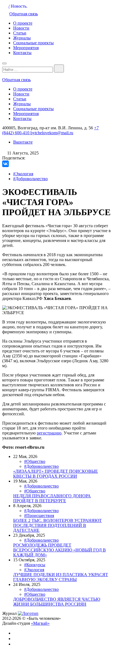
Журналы (22, 38)
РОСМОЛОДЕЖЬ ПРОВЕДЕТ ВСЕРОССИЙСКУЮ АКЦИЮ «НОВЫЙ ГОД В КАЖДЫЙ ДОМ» (59, 550)
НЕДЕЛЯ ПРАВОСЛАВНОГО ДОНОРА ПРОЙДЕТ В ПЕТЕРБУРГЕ (52, 498)
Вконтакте (23, 142)
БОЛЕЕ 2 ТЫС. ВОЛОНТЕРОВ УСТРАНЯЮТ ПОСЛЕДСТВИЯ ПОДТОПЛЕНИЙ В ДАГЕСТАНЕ (57, 525)
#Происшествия (39, 515)
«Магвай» (40, 623)
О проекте (22, 23)
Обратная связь (23, 13)
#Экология (23, 173)
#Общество (34, 461)
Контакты (22, 52)
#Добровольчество (30, 178)
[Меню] (4, 63)
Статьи (19, 33)
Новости (21, 28)
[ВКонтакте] (5, 163)
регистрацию (49, 433)
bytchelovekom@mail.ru (51, 132)
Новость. (19, 6)
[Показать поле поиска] (59, 68)
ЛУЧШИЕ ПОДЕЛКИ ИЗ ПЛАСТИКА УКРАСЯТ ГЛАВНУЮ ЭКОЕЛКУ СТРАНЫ (60, 577)
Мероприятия (26, 47)
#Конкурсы (34, 564)
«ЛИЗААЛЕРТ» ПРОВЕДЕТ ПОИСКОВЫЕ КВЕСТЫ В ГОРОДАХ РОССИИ (55, 473)
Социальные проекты (33, 42)
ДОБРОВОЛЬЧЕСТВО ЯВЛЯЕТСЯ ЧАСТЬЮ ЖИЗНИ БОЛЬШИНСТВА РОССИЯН (56, 601)
